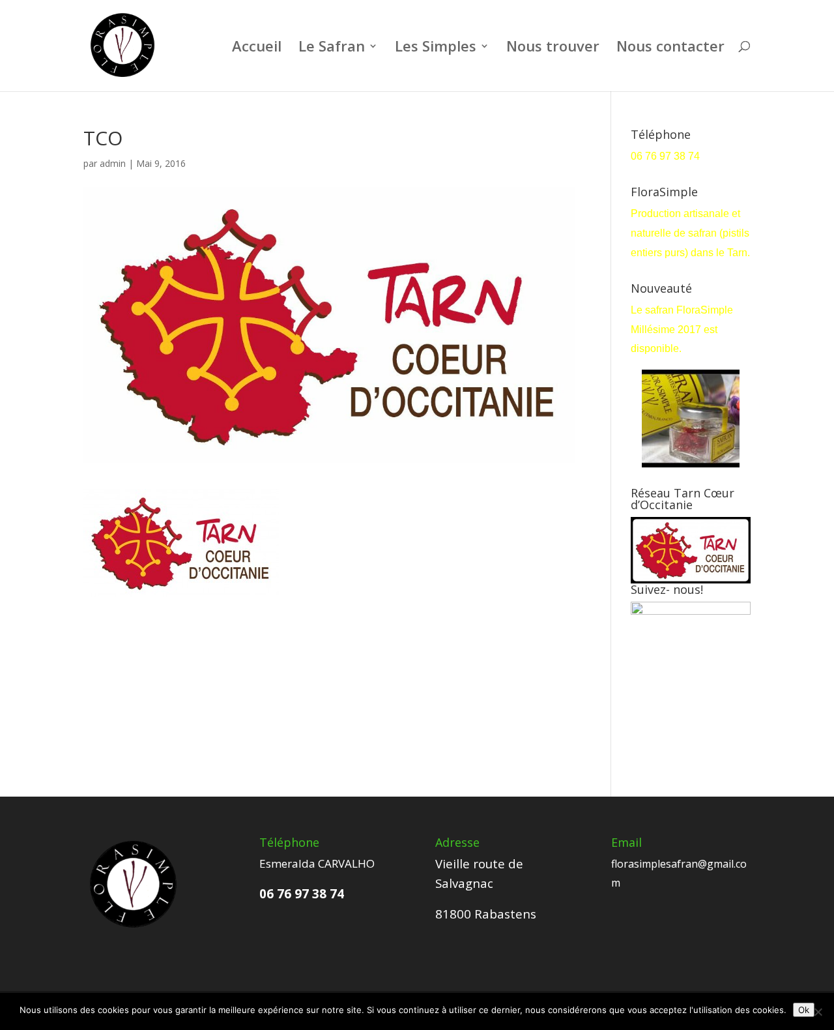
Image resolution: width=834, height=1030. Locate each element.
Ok (803, 1010)
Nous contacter (670, 48)
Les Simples (435, 48)
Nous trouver (552, 48)
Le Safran (331, 48)
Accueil (256, 48)
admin (113, 163)
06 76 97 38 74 (666, 156)
